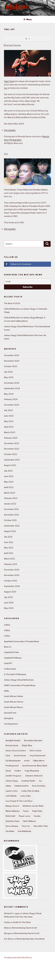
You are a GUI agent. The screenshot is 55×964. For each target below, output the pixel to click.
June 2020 (9, 602)
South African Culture (13, 696)
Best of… (8, 647)
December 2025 (11, 355)
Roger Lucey (24, 816)
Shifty (6, 691)
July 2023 (8, 410)
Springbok (8, 718)
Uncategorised (11, 724)
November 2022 (11, 449)
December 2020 (11, 570)
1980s (7, 630)
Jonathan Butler (28, 781)
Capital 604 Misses (13, 658)
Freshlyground (12, 765)
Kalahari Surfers (21, 786)
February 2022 (10, 498)
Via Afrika (9, 831)
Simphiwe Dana (12, 821)
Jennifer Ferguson (13, 776)
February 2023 (10, 438)
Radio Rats (37, 811)
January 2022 (10, 504)
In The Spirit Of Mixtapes (15, 674)
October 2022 (10, 454)
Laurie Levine (11, 791)
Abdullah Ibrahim (13, 740)
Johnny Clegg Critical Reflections (19, 680)
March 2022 (9, 493)
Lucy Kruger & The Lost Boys (18, 801)
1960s (7, 625)
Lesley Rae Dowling (30, 791)
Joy (5, 88)
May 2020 (8, 608)
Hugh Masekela (32, 771)
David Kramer (20, 755)
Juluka (8, 786)
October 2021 (10, 520)
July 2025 (8, 372)
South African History (13, 702)
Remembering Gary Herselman (30, 939)
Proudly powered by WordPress (18, 957)
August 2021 (10, 531)
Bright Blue (27, 745)
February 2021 (10, 564)
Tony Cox (26, 826)
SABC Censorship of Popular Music (20, 685)
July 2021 (8, 537)
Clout (7, 755)
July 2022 (8, 471)
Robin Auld (10, 816)
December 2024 (11, 383)
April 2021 (8, 553)
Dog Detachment (38, 755)
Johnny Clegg (11, 781)
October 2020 (10, 581)
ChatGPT (8, 663)
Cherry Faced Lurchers (15, 750)
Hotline (17, 771)
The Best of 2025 (12, 303)
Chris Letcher (35, 750)
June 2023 (8, 416)
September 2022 (12, 460)
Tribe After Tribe (40, 826)
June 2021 (8, 542)
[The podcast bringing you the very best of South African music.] (20, 897)
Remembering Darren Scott (24, 928)
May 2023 (8, 421)
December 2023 (11, 405)
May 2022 (8, 482)
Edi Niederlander (13, 760)
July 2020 (8, 597)
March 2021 (9, 559)
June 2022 (8, 476)
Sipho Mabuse (29, 821)
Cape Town (9, 81)
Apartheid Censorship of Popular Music (21, 641)
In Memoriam (10, 669)
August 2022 (10, 465)
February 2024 (10, 399)
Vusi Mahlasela (24, 831)
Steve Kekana (11, 826)
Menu (29, 19)
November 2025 (11, 361)
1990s (7, 636)
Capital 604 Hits (11, 652)
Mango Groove (12, 806)
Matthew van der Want (33, 806)
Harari (8, 771)
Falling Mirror (38, 760)
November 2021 (11, 515)
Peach (26, 811)
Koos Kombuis (38, 786)
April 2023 (8, 427)
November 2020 (11, 575)
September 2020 (12, 586)
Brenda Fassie (12, 45)
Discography (10, 130)
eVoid (26, 760)
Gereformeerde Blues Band (34, 765)
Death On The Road (22, 922)
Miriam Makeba (12, 811)
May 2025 (8, 377)
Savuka (37, 816)
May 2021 (8, 547)
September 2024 (12, 388)
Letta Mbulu (11, 796)
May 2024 (8, 394)
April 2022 (8, 487)
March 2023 (9, 432)
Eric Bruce (8, 939)
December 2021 (11, 509)
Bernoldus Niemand (33, 740)
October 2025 (10, 366)
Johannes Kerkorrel (33, 776)
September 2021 (12, 526)
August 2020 (10, 592)
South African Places (13, 707)
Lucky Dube (25, 796)
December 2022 (11, 443)
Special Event (10, 713)
